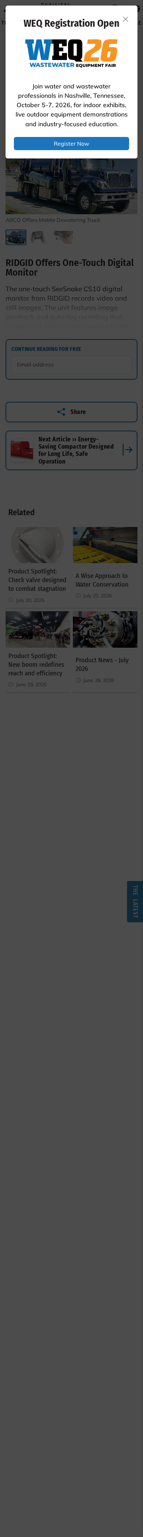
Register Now (71, 143)
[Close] (125, 19)
